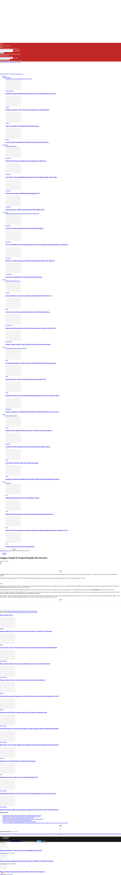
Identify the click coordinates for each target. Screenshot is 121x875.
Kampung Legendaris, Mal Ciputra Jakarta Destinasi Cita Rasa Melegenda (27, 109)
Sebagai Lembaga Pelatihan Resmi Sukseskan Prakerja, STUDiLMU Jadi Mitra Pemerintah (26, 861)
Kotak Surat (5, 838)
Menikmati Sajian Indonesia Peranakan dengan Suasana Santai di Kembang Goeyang (31, 93)
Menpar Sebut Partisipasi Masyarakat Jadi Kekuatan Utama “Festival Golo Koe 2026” (31, 328)
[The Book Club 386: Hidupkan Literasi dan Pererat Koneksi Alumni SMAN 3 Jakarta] (13, 442)
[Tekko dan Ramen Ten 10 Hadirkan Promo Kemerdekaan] (13, 122)
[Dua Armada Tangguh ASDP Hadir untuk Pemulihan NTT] (13, 189)
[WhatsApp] (18, 566)
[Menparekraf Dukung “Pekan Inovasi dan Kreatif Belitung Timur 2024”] (3, 847)
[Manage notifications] (2, 873)
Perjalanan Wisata (7, 77)
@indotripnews (14, 831)
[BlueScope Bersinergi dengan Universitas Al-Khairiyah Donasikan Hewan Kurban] (13, 510)
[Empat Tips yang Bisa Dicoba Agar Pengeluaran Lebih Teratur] (13, 273)
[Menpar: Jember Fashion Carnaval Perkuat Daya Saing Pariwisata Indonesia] (13, 340)
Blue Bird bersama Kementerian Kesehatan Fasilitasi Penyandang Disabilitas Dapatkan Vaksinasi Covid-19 (37, 530)
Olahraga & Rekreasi (30, 213)
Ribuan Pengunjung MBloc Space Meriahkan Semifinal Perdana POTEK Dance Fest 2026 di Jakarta (29, 809)
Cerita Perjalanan (15, 78)
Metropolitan (17, 348)
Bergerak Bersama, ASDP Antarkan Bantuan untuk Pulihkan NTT (25, 209)
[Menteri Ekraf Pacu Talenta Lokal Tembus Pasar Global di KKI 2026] (13, 375)
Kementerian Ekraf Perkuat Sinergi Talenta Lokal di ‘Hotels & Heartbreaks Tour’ (23, 712)
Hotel (10, 146)
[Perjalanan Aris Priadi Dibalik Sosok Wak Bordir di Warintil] (7, 757)
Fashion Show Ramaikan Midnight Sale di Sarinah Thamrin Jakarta (23, 612)
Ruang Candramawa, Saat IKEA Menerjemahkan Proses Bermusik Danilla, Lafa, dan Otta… (33, 411)
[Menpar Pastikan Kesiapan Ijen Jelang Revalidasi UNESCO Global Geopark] (3, 869)
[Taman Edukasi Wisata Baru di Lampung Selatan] (13, 542)
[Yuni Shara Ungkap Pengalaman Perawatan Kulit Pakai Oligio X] (13, 224)
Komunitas (11, 415)
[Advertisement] (25, 68)
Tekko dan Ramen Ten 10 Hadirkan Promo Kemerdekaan (22, 126)
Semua (7, 78)
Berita (4, 347)
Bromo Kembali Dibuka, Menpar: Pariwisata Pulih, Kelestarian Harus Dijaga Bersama (31, 363)
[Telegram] (28, 566)
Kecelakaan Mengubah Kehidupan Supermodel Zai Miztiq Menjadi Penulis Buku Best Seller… (33, 479)
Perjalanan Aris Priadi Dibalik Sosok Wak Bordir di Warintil (17, 761)
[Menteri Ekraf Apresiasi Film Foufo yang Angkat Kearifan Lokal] (7, 773)
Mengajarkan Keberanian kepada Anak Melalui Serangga (22, 498)
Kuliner (20, 78)
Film (10, 281)
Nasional (22, 348)
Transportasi (13, 146)
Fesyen (10, 213)
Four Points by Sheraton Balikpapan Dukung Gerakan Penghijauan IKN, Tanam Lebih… (32, 177)
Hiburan (4, 279)
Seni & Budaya (16, 281)
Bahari (10, 78)
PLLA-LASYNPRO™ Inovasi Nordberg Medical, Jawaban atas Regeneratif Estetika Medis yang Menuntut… (37, 244)
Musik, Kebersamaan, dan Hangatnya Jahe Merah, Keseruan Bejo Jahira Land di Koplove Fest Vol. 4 (29, 696)
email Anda (15, 58)
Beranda (5, 76)
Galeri (4, 481)
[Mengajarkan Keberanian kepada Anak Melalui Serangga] (13, 494)
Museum (24, 78)
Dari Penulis (10, 615)
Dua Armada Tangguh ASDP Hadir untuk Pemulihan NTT (23, 193)
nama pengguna (16, 49)
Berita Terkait (3, 615)
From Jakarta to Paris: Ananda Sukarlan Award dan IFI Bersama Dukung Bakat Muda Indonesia (28, 647)
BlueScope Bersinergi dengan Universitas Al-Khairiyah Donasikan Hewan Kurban (29, 514)
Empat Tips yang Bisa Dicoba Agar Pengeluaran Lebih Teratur (24, 277)
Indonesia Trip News (16, 841)
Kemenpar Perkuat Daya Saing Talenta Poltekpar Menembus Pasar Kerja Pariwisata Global (32, 395)
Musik (12, 281)
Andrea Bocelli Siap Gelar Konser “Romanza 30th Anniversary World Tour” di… (29, 295)
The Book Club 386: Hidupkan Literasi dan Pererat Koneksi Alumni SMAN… (28, 446)
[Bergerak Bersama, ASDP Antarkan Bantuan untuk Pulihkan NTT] (13, 205)
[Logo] (6, 73)
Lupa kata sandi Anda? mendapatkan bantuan (10, 54)
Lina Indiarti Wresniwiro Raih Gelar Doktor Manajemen (22, 463)
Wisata (25, 348)
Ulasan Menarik (3, 863)
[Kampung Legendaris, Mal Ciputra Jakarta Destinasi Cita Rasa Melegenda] (13, 105)
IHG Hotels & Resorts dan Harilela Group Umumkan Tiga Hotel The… (26, 161)
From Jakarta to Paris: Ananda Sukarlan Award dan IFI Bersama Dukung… (28, 312)
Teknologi (37, 213)
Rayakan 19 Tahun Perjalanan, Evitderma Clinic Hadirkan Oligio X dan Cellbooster (30, 260)
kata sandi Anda (16, 51)
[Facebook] (13, 566)
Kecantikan (14, 213)
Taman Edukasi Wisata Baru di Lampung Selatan (20, 546)
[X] (23, 566)
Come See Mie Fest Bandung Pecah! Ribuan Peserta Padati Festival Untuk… (28, 142)
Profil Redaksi (6, 837)
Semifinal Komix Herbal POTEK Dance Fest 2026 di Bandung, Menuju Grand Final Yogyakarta (28, 793)
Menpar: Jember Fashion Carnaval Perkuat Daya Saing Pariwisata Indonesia (28, 344)
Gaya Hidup (5, 212)
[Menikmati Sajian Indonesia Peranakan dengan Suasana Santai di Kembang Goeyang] (13, 89)
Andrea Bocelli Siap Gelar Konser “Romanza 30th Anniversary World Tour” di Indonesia (26, 631)
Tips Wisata (28, 78)
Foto (10, 483)
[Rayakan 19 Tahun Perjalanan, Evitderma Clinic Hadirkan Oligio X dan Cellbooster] (13, 256)
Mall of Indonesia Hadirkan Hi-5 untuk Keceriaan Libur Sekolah (22, 611)
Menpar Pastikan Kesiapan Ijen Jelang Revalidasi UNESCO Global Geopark (22, 871)
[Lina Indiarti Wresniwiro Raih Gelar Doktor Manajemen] (13, 459)
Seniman (15, 415)
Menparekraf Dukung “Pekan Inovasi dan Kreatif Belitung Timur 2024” (21, 850)
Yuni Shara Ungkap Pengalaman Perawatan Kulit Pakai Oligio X (25, 228)
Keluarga (19, 213)
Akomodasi (5, 145)
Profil (4, 414)
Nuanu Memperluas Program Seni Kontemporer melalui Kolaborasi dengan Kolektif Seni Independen (29, 728)
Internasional (11, 348)
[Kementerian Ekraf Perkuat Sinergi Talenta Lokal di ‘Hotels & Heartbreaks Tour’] (7, 708)
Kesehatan (23, 213)
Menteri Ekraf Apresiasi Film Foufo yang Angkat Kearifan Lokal (19, 777)
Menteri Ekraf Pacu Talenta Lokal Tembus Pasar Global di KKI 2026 (26, 379)
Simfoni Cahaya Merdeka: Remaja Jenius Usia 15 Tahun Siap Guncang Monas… (29, 430)
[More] (33, 566)
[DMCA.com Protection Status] (41, 841)
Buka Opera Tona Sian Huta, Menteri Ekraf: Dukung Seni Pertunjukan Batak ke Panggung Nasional (29, 745)
